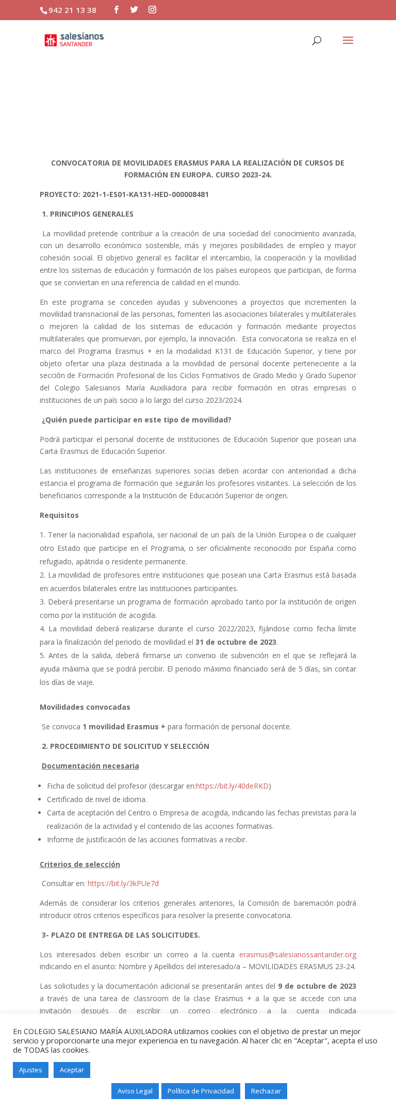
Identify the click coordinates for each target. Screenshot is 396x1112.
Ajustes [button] (30, 1069)
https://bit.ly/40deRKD (232, 786)
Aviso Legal (135, 1090)
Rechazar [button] (266, 1090)
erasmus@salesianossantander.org (297, 954)
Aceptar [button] (72, 1069)
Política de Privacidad (201, 1090)
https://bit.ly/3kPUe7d (123, 883)
